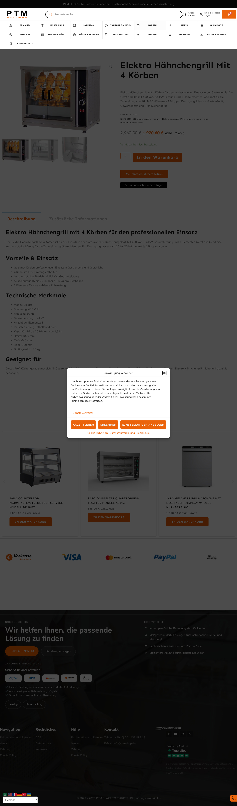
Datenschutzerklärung (122, 433)
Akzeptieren (83, 424)
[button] (164, 373)
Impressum (143, 433)
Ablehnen (108, 424)
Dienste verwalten (83, 413)
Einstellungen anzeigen (143, 424)
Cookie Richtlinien (97, 433)
